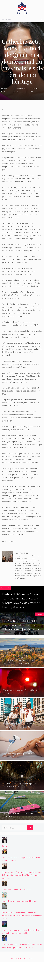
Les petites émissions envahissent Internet (19, 901)
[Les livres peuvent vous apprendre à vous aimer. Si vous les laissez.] (4, 852)
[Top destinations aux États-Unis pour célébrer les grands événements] (22, 729)
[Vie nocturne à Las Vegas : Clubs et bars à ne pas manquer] (22, 695)
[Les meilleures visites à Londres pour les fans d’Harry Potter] (22, 789)
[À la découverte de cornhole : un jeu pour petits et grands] (22, 818)
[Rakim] (4, 841)
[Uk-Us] (22, 8)
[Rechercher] (30, 827)
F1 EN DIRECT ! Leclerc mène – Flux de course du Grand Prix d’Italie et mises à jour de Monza (20, 625)
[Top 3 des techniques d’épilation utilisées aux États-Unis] (22, 759)
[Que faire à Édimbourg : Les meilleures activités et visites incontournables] (22, 665)
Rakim (4, 846)
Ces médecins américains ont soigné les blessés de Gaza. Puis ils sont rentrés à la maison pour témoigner (21, 875)
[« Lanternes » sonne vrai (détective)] (4, 884)
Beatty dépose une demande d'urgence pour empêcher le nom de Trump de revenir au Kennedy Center (22, 915)
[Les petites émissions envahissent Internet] (4, 896)
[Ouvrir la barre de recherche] (41, 19)
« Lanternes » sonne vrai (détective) (16, 889)
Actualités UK (11, 541)
